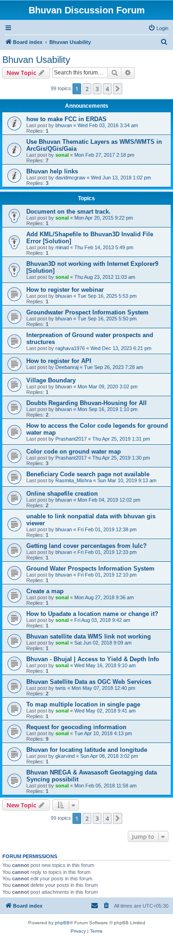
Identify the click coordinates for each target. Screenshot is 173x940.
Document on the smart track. (68, 211)
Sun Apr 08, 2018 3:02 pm (109, 756)
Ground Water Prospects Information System (90, 568)
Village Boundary (51, 380)
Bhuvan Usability (36, 60)
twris (60, 688)
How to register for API (58, 360)
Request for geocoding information (76, 727)
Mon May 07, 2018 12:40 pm (103, 688)
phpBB (62, 922)
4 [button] (107, 89)
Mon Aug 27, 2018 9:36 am (104, 597)
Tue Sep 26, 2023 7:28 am (113, 367)
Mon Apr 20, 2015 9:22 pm (103, 218)
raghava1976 (70, 348)
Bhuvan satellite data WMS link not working (88, 636)
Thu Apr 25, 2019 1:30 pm (121, 458)
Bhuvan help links (52, 171)
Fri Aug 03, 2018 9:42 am (102, 620)
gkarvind (65, 756)
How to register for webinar (65, 289)
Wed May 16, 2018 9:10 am (105, 665)
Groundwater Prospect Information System (87, 312)
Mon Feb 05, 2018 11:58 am (105, 785)
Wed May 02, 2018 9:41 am (105, 710)
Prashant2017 (71, 439)
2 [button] (87, 89)
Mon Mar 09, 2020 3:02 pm (107, 386)
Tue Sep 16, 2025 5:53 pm (107, 296)
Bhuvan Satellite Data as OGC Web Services (88, 681)
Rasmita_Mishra (73, 480)
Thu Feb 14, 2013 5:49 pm (103, 247)
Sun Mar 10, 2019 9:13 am (126, 480)
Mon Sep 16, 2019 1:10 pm (107, 409)
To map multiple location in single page (83, 704)
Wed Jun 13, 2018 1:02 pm (121, 177)
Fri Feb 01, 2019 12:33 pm (107, 552)
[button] (117, 88)
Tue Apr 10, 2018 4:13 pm (103, 733)
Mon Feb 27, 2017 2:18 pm (104, 155)
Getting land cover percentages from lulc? (86, 545)
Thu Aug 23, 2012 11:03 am (104, 277)
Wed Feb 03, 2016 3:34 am (108, 125)
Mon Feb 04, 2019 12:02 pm (109, 500)
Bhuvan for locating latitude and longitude (86, 749)
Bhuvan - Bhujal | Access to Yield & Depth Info (92, 659)
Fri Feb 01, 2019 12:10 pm (107, 575)
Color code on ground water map (73, 451)
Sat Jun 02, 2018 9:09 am (102, 642)
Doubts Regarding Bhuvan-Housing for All (86, 402)
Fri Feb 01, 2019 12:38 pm (107, 529)
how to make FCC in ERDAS (66, 119)
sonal (62, 155)
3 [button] (97, 89)
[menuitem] (158, 28)
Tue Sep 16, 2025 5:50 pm (107, 318)
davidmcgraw (70, 177)
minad (62, 247)
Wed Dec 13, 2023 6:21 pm (120, 348)
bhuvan (63, 125)
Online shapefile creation (62, 493)
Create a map (45, 591)
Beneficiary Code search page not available (87, 474)
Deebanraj (66, 367)
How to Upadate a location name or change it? (92, 613)
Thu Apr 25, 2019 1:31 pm (121, 439)
